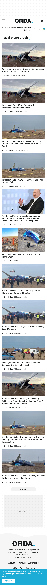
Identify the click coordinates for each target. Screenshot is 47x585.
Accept (8, 581)
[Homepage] (24, 21)
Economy (12, 27)
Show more (23, 489)
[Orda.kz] (23, 547)
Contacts (22, 563)
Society (5, 27)
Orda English (8, 112)
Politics (20, 27)
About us (12, 563)
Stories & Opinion (27, 28)
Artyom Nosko (9, 76)
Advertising (33, 563)
